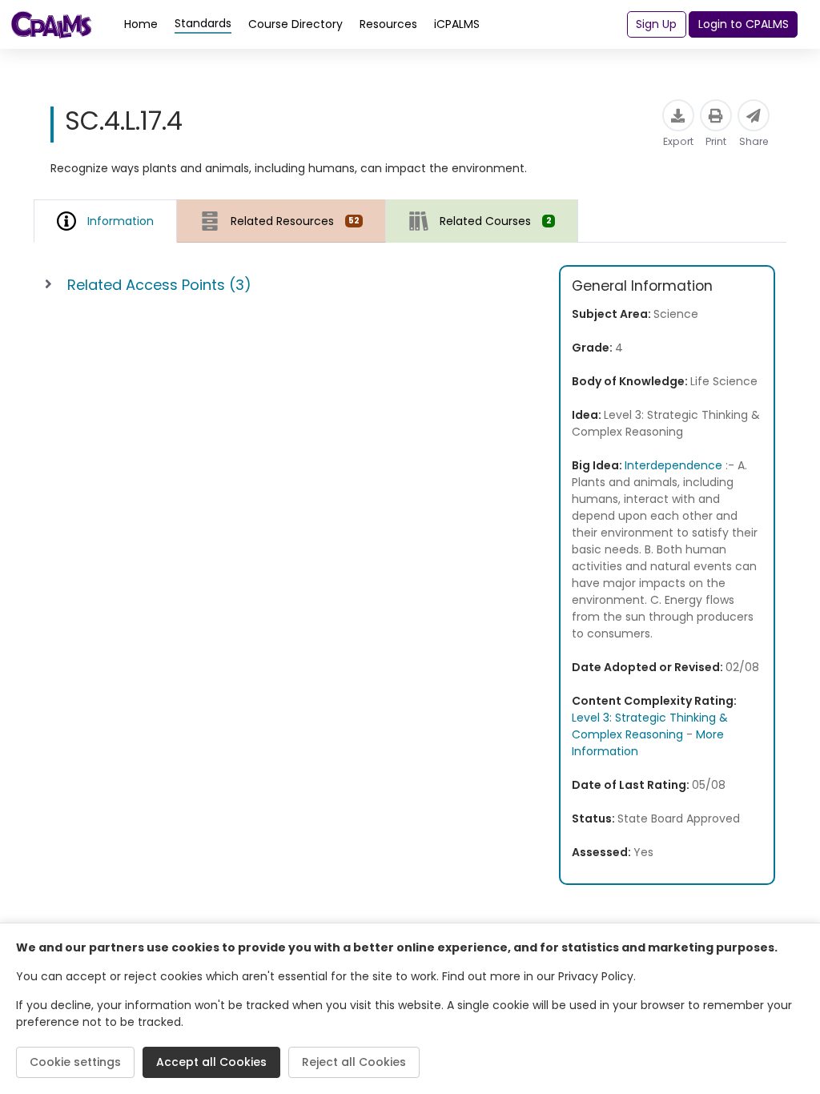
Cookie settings (75, 1062)
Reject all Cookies (354, 1062)
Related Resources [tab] (295, 221)
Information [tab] (120, 221)
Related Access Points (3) (159, 285)
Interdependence (673, 465)
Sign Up (656, 24)
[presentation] (281, 220)
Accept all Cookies (211, 1062)
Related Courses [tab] (495, 221)
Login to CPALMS (743, 24)
